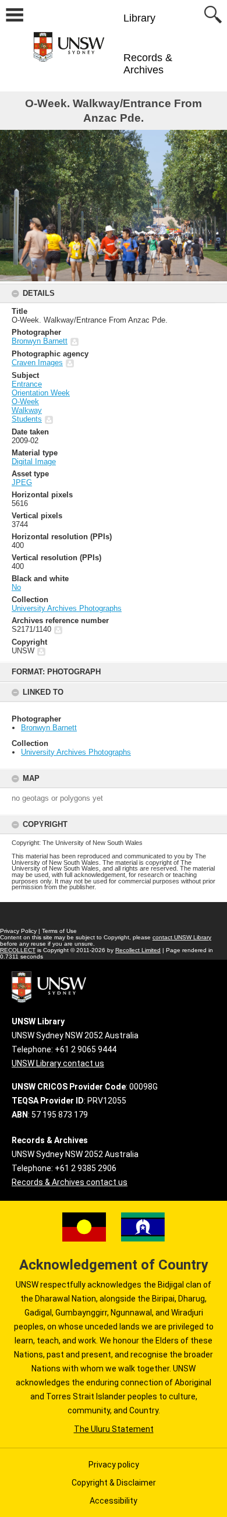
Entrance (27, 384)
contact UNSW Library (181, 937)
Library (139, 18)
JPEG (22, 482)
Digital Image (34, 461)
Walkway (27, 410)
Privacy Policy (18, 931)
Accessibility (113, 1500)
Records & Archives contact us (69, 1182)
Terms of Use (59, 931)
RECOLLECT (18, 950)
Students (27, 419)
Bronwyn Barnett (49, 727)
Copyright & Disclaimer (114, 1482)
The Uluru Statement (114, 1429)
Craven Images (37, 362)
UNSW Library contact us (58, 1063)
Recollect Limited (138, 950)
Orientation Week (41, 392)
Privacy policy (113, 1464)
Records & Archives (147, 64)
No (16, 587)
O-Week (25, 401)
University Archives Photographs (76, 752)
